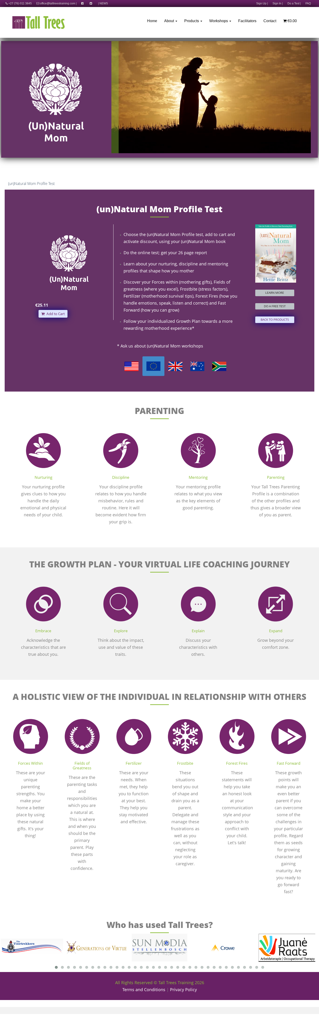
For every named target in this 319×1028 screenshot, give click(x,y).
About (169, 21)
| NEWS (103, 3)
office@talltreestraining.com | (58, 3)
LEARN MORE (274, 293)
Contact (269, 21)
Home (152, 21)
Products (192, 21)
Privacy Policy (183, 989)
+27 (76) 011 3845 (20, 3)
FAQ (308, 3)
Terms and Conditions (143, 989)
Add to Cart (55, 313)
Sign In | (278, 3)
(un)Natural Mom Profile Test (31, 183)
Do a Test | (294, 3)
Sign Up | (262, 3)
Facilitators (247, 21)
